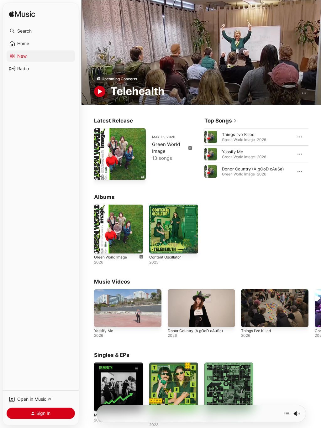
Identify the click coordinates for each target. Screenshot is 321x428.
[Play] (99, 91)
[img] (22, 14)
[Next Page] (314, 154)
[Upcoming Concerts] (116, 78)
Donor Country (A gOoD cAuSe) (253, 168)
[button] (41, 31)
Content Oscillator (165, 257)
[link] (220, 120)
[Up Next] (287, 413)
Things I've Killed (238, 134)
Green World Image (110, 257)
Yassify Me (232, 151)
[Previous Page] (198, 154)
